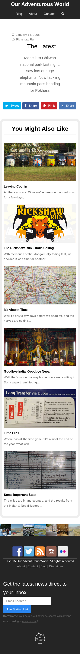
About (21, 566)
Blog (44, 566)
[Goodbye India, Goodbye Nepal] (40, 347)
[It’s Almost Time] (40, 285)
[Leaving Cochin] (40, 162)
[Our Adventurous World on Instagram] (51, 551)
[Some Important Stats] (40, 470)
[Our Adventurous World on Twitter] (29, 551)
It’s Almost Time (16, 309)
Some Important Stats (20, 494)
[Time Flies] (40, 408)
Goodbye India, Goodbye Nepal (27, 371)
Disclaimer (56, 566)
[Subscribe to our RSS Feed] (40, 551)
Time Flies (11, 433)
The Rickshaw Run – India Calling (29, 248)
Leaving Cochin (15, 186)
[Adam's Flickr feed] (63, 551)
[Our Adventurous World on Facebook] (17, 551)
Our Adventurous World (40, 4)
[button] (12, 105)
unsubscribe (29, 621)
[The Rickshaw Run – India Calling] (40, 223)
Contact (33, 566)
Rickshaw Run (25, 39)
